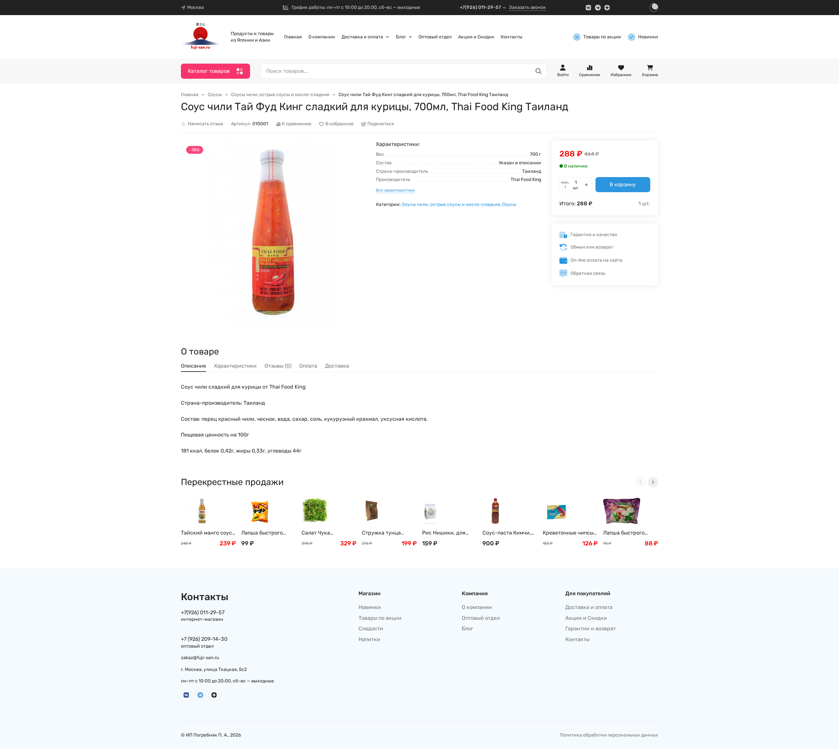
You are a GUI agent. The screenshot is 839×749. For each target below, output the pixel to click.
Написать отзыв (205, 124)
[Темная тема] (654, 7)
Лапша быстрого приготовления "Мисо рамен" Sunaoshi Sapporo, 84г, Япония (264, 533)
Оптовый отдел (435, 37)
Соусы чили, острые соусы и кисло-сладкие (280, 94)
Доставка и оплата (362, 37)
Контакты (511, 37)
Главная (293, 37)
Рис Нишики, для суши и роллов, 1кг (446, 533)
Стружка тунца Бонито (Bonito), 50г (387, 533)
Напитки (369, 639)
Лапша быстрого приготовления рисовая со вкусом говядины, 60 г (627, 533)
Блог (401, 37)
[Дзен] (607, 8)
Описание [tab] (193, 366)
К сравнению (296, 124)
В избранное (339, 124)
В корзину (623, 184)
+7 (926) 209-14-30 (204, 639)
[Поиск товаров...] (538, 71)
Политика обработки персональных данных (609, 735)
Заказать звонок (527, 7)
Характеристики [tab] (235, 366)
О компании (321, 37)
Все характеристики (395, 190)
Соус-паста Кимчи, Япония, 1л (506, 533)
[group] (273, 233)
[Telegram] (598, 8)
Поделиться (380, 124)
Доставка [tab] (337, 366)
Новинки (648, 37)
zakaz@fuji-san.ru (200, 657)
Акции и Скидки (476, 37)
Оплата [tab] (308, 366)
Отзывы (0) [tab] (277, 366)
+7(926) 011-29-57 (480, 7)
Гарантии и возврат (590, 628)
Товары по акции (602, 37)
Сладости (371, 628)
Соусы (215, 94)
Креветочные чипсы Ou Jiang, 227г (568, 533)
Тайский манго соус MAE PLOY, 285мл (206, 533)
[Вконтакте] (588, 8)
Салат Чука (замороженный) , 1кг (328, 533)
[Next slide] (653, 482)
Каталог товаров (209, 71)
